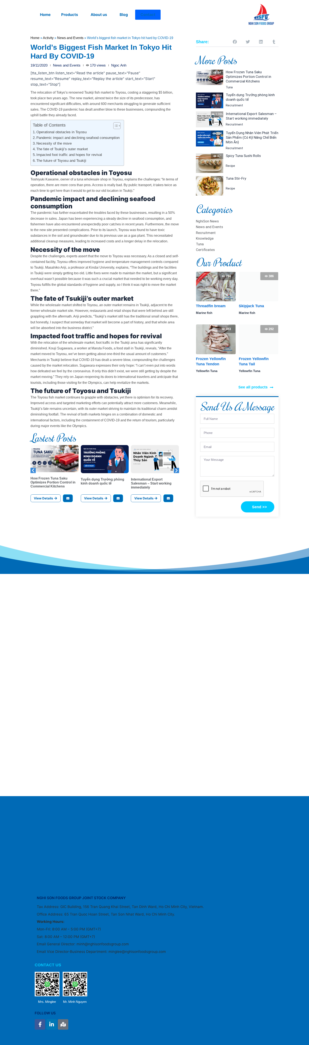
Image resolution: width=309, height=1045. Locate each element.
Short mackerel (252, 306)
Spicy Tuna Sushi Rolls (243, 156)
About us (99, 14)
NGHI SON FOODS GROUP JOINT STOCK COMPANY (81, 898)
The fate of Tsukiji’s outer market (62, 149)
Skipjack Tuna (208, 306)
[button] (70, 15)
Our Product (219, 262)
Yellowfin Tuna (206, 371)
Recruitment (234, 105)
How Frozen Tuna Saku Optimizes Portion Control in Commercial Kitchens (52, 482)
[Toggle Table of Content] (115, 125)
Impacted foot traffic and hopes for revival (69, 155)
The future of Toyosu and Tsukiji (61, 161)
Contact (147, 14)
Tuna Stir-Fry (236, 178)
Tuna (229, 87)
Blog (124, 14)
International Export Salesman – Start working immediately (151, 483)
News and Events (70, 38)
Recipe (230, 166)
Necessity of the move (54, 143)
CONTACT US (48, 965)
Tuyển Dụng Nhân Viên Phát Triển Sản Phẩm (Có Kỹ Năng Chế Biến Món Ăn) (252, 137)
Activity (48, 38)
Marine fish (204, 313)
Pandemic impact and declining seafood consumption (78, 138)
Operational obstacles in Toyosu (61, 132)
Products (69, 14)
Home (45, 14)
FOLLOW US (45, 1013)
